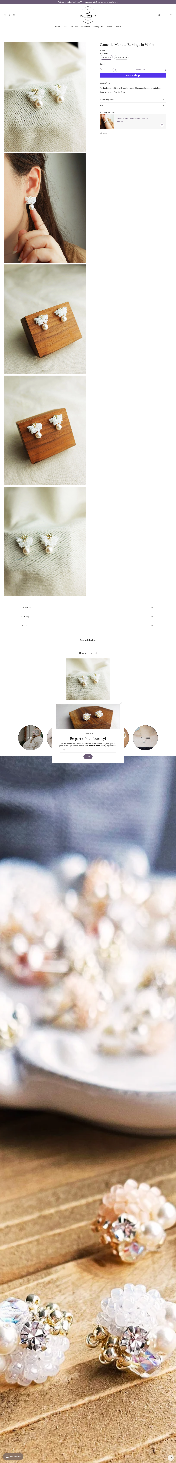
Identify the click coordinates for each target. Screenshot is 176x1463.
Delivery (26, 607)
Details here (113, 2)
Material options (107, 99)
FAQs (24, 625)
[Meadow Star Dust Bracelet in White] (107, 121)
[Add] (162, 125)
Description (105, 83)
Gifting (25, 616)
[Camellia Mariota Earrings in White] (88, 680)
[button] (165, 15)
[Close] (121, 702)
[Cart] (170, 15)
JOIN (88, 756)
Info (101, 105)
